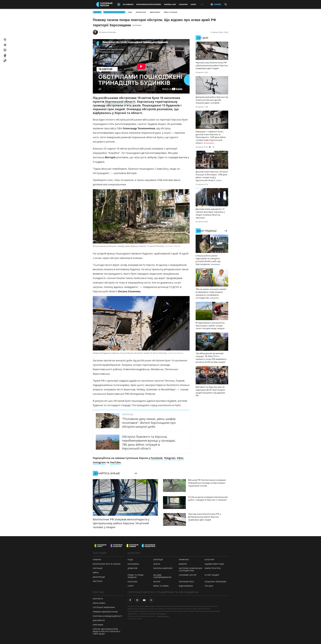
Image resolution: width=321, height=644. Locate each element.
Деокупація (99, 577)
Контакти (98, 598)
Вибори (183, 564)
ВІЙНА (96, 572)
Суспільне (162, 614)
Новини (97, 559)
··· (202, 4)
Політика (132, 581)
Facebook (157, 458)
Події (130, 12)
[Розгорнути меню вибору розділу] (118, 4)
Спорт (193, 4)
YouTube (115, 462)
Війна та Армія (161, 586)
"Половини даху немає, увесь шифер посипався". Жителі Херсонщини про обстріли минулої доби (149, 423)
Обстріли (97, 12)
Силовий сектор (187, 575)
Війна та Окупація (170, 12)
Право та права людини (136, 576)
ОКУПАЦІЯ (97, 568)
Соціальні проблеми (215, 581)
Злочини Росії (141, 12)
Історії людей (212, 575)
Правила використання (105, 612)
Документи (99, 620)
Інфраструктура (213, 568)
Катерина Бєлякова (107, 32)
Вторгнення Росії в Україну (148, 4)
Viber (180, 458)
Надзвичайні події (214, 564)
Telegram (169, 458)
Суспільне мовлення (104, 607)
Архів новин (99, 603)
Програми (98, 625)
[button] (5, 39)
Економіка (133, 564)
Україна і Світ (170, 4)
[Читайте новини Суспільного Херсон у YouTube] (144, 600)
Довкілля (132, 568)
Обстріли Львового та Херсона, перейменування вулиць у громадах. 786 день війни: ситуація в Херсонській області (149, 442)
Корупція (158, 559)
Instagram (99, 462)
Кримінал (184, 559)
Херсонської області (119, 102)
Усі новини (128, 4)
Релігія (156, 581)
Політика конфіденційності (107, 616)
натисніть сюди (163, 616)
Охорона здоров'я (162, 568)
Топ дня (209, 586)
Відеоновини (155, 12)
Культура (183, 4)
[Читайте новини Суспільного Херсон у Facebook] (130, 600)
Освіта (156, 564)
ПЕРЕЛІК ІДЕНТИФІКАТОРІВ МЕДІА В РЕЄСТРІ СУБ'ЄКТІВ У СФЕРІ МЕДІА (106, 631)
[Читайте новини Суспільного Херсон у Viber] (151, 600)
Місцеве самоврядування (162, 576)
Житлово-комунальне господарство (191, 569)
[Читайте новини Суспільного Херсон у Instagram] (137, 600)
